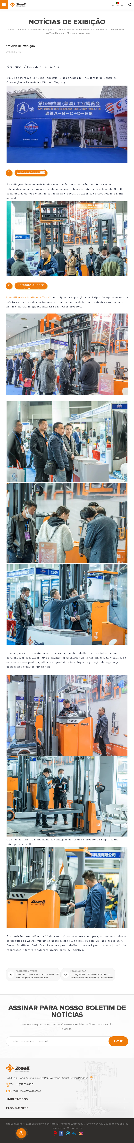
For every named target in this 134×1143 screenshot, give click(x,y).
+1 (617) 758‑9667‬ (24, 1084)
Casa (11, 30)
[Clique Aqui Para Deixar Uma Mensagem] (21, 1133)
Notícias (22, 30)
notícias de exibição (41, 30)
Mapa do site (74, 1128)
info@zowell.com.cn (30, 1091)
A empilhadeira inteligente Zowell (28, 297)
